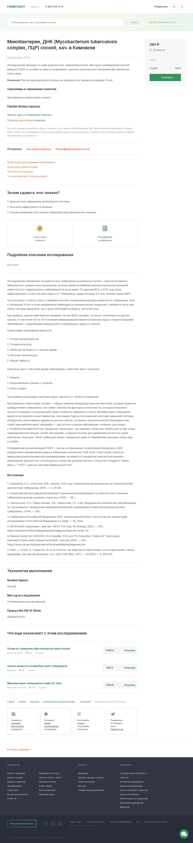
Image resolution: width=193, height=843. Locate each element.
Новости (124, 777)
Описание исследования (20, 171)
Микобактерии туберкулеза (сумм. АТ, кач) (34, 683)
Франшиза (83, 773)
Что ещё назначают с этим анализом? (27, 176)
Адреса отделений (16, 781)
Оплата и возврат (95, 822)
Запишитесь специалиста (17, 724)
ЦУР (138, 822)
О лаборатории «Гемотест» (133, 773)
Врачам (81, 786)
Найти (134, 22)
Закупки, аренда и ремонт (91, 777)
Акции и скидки (14, 777)
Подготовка (13, 790)
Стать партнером (86, 781)
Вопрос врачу (45, 786)
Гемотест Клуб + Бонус (50, 777)
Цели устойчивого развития (134, 790)
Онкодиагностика (47, 781)
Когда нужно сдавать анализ (22, 167)
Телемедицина (14, 786)
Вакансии (124, 807)
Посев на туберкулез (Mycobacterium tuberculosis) (38, 648)
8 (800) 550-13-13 (54, 6)
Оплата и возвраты (129, 794)
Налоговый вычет (47, 790)
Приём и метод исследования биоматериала (31, 162)
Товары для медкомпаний (90, 790)
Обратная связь (46, 794)
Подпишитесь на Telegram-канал (117, 724)
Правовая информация (131, 786)
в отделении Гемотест (38, 114)
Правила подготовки (20, 120)
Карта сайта (76, 822)
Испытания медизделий (131, 803)
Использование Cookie (156, 822)
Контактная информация (131, 781)
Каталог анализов (16, 773)
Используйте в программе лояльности (83, 724)
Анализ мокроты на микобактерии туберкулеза (37, 665)
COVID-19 (11, 798)
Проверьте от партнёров (51, 724)
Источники (12, 265)
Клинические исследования (134, 798)
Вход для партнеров (21, 823)
